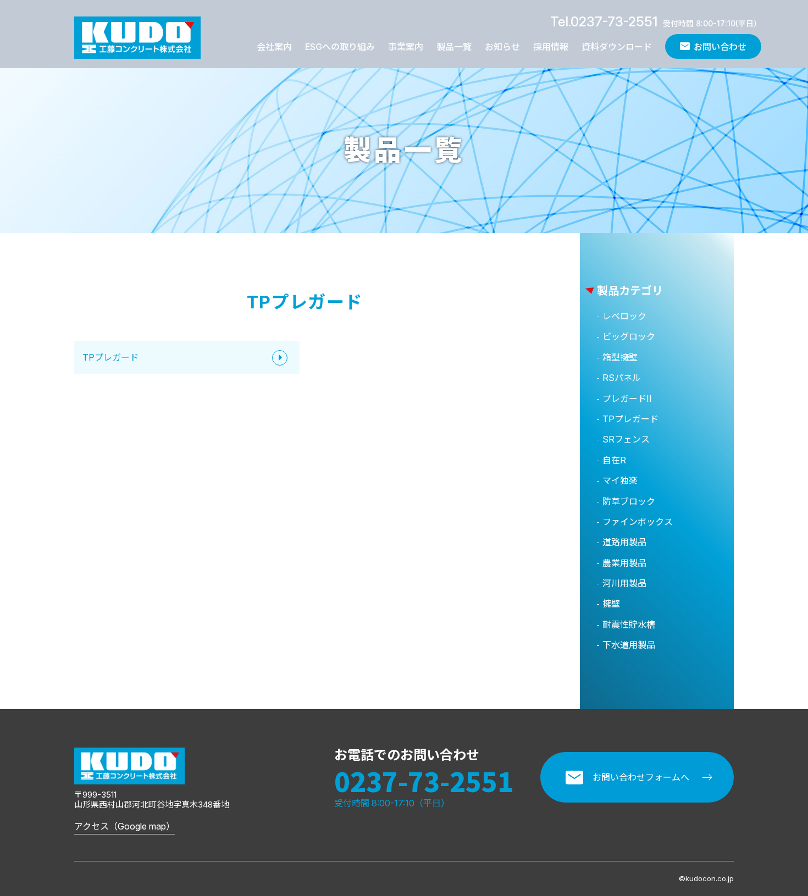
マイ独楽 (620, 480)
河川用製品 (624, 583)
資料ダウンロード (617, 46)
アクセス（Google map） (124, 826)
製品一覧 (454, 46)
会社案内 (274, 46)
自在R (614, 460)
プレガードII (627, 398)
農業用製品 (624, 562)
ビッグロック (628, 336)
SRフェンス (626, 439)
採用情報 (550, 46)
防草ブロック (628, 501)
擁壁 (611, 603)
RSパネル (621, 377)
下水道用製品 (628, 644)
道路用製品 (624, 542)
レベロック (624, 316)
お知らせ (502, 46)
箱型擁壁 (620, 357)
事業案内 (405, 46)
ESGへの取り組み (340, 46)
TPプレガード (110, 357)
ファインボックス (637, 521)
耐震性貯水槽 (628, 624)
